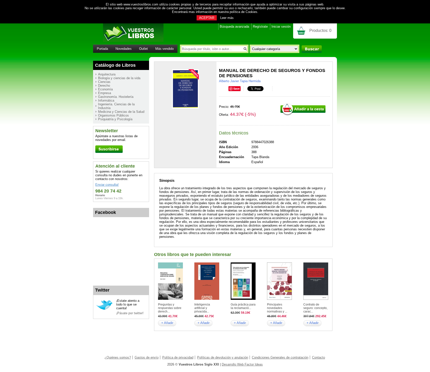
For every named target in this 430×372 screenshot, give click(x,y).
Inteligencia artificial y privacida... (202, 308)
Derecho (104, 85)
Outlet (143, 49)
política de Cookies (243, 12)
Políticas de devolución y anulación (222, 357)
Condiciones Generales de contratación (280, 357)
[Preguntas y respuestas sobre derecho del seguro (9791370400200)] (170, 299)
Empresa (104, 93)
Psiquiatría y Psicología (115, 119)
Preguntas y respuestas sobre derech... (169, 308)
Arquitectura (106, 74)
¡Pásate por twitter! (130, 313)
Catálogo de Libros (115, 65)
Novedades (123, 49)
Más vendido (164, 49)
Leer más (227, 18)
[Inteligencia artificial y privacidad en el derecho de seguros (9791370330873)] (206, 299)
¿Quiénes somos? (118, 357)
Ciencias (104, 82)
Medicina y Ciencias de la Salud (121, 112)
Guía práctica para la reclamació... (243, 306)
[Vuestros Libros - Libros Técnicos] (128, 41)
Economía (105, 89)
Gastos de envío (147, 357)
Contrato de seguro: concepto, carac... (315, 308)
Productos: (320, 30)
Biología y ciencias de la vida (119, 78)
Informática (106, 100)
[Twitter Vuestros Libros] (104, 309)
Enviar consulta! (107, 184)
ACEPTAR (206, 18)
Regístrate (260, 26)
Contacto (318, 357)
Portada (102, 49)
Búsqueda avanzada (234, 26)
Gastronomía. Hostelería (115, 97)
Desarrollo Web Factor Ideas (242, 364)
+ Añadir (167, 323)
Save (236, 88)
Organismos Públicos (113, 115)
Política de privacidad (177, 357)
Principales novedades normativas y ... (277, 308)
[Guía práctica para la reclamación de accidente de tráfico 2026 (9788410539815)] (243, 299)
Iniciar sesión (281, 26)
